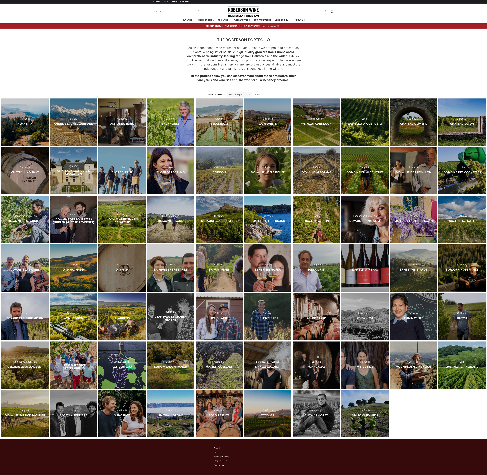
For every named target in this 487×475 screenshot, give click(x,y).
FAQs (166, 1)
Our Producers (262, 20)
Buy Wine (187, 20)
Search (217, 448)
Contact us (219, 465)
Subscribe (184, 1)
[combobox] (177, 11)
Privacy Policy (220, 461)
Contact (157, 1)
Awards (174, 1)
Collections (205, 20)
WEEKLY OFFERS (242, 20)
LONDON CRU (282, 20)
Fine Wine (223, 20)
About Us (300, 20)
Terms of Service (221, 456)
